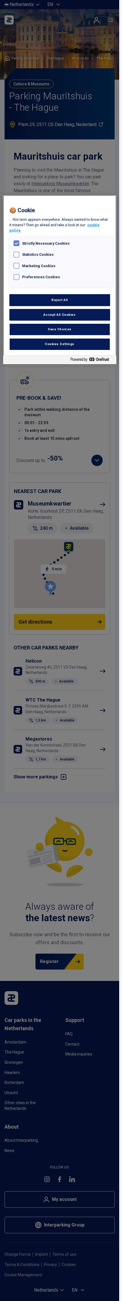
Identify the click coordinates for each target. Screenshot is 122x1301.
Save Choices (59, 329)
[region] (59, 279)
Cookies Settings (59, 344)
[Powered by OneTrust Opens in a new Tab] (91, 360)
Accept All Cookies (59, 315)
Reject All (59, 300)
